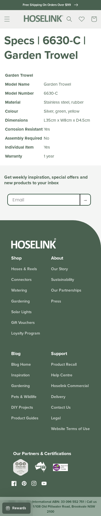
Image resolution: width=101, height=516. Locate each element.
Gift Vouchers (23, 322)
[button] (7, 19)
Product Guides (24, 418)
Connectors (21, 279)
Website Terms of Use (70, 428)
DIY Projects (22, 407)
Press (56, 301)
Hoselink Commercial (70, 385)
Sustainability (62, 279)
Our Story (59, 269)
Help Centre (61, 375)
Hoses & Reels (24, 269)
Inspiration (20, 375)
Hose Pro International (34, 501)
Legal (56, 418)
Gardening (20, 301)
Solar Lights (21, 312)
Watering (19, 290)
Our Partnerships (66, 290)
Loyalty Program (25, 333)
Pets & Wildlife (23, 396)
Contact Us (61, 407)
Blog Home (21, 364)
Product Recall (64, 364)
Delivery (58, 396)
